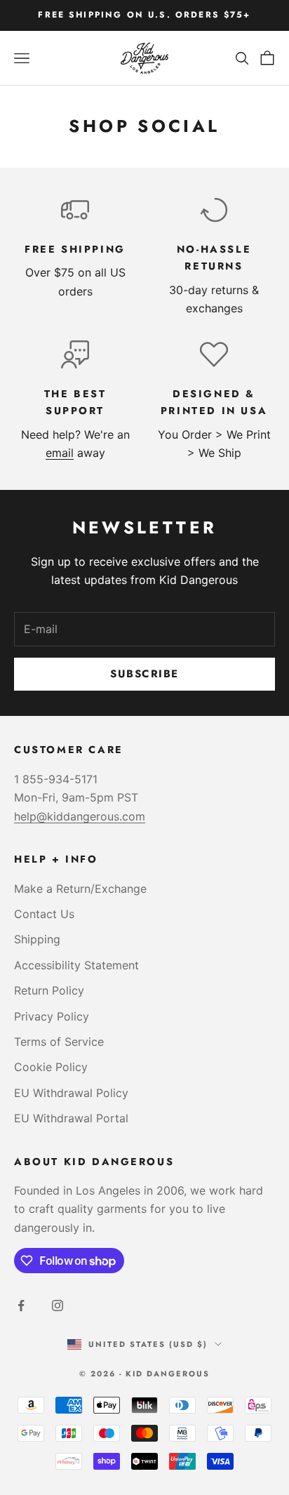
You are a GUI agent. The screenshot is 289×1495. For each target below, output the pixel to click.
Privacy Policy (51, 1016)
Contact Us (44, 914)
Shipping (37, 939)
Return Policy (49, 990)
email (60, 453)
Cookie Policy (51, 1067)
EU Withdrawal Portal (71, 1118)
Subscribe (144, 674)
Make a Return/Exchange (80, 889)
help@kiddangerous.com (79, 816)
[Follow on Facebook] (21, 1305)
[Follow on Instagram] (58, 1305)
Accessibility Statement (76, 965)
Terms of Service (59, 1042)
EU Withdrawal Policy (71, 1093)
